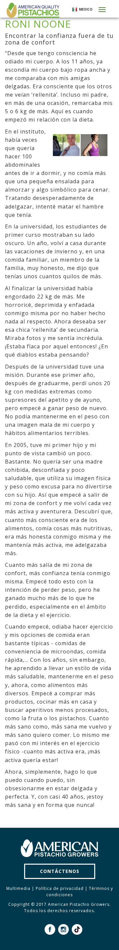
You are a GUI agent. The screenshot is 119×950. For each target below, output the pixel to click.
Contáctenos (59, 871)
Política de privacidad (60, 888)
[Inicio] (32, 10)
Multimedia (18, 888)
